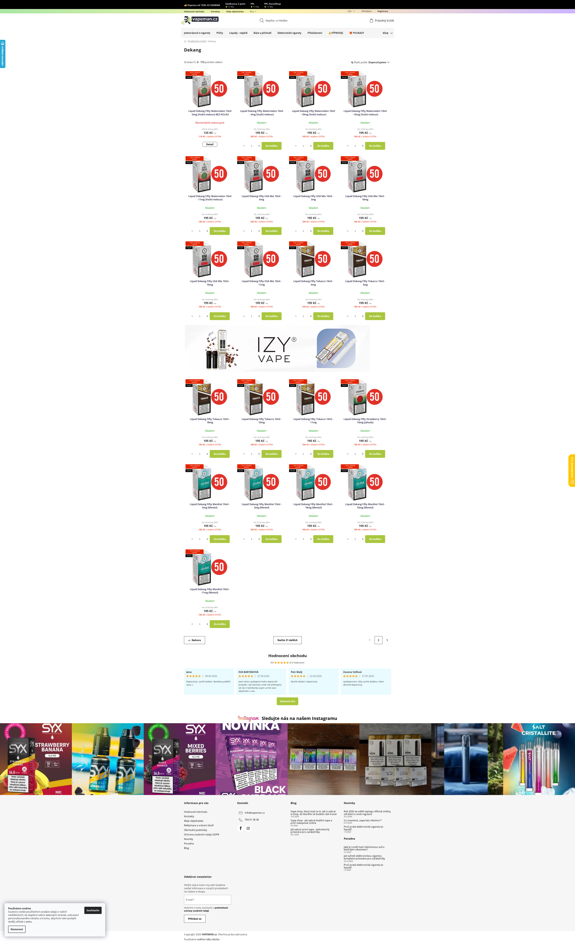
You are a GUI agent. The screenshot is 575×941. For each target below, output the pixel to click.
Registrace (383, 11)
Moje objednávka (235, 11)
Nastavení (17, 929)
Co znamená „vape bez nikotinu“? (363, 820)
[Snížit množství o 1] (244, 146)
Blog (186, 848)
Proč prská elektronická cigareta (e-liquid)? (364, 828)
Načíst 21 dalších (288, 640)
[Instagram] (248, 828)
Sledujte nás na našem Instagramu (299, 718)
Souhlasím (93, 910)
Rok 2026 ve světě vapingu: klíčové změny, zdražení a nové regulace (367, 812)
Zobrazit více (287, 701)
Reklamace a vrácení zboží (199, 825)
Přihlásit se (194, 918)
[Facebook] (240, 828)
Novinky (188, 839)
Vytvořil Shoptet (382, 934)
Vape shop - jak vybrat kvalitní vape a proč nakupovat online (311, 821)
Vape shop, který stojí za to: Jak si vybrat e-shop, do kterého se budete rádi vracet (314, 812)
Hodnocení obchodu (194, 11)
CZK (350, 11)
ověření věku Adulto (208, 939)
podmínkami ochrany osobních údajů (206, 909)
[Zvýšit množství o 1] (259, 146)
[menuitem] (197, 33)
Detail (209, 144)
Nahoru (196, 640)
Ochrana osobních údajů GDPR (201, 834)
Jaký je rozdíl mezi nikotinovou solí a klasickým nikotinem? (364, 848)
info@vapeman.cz (255, 812)
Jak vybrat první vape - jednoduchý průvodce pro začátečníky (310, 830)
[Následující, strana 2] (378, 640)
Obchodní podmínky (195, 830)
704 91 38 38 (252, 819)
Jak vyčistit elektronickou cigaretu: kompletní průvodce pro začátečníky (364, 857)
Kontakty (215, 11)
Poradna (189, 843)
